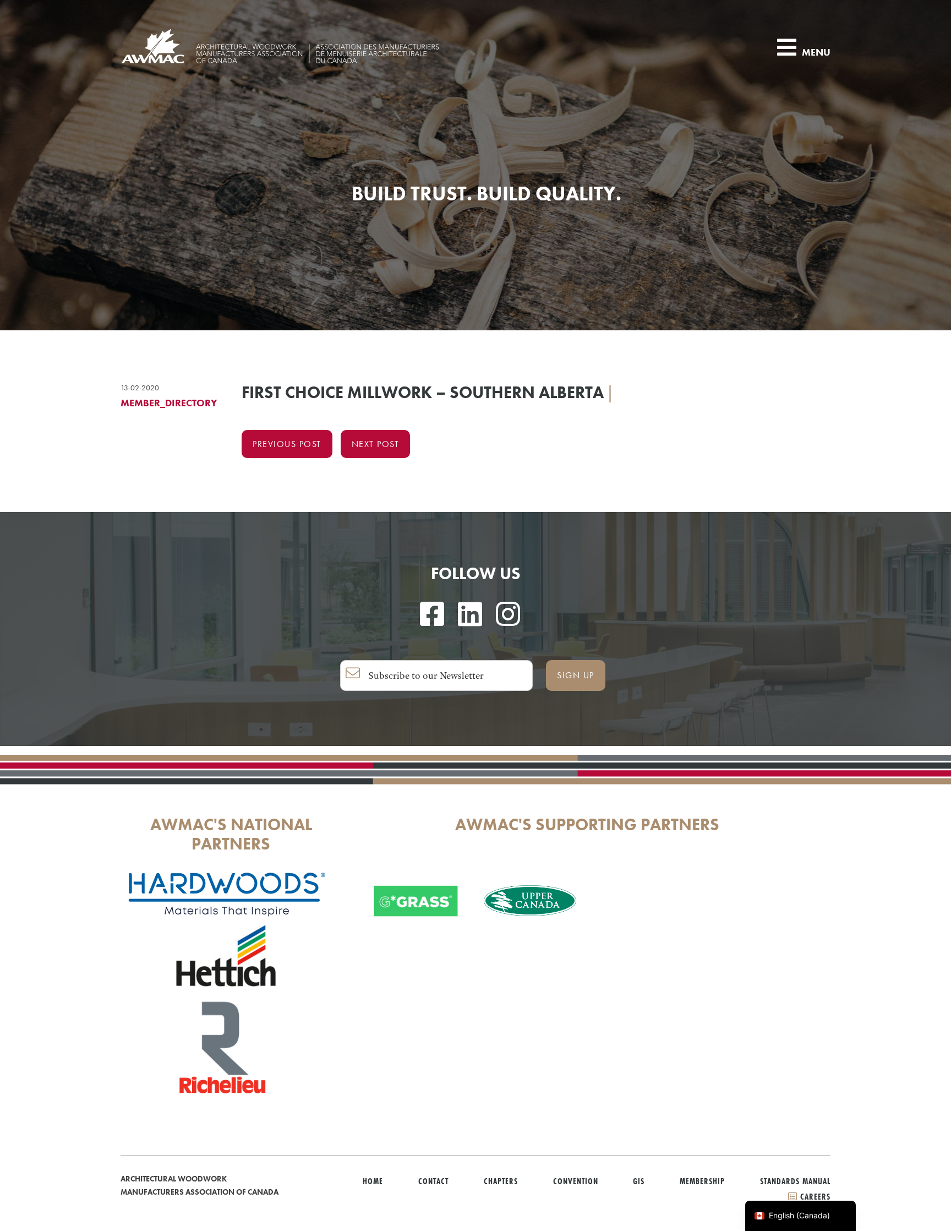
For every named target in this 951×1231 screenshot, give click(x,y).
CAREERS (813, 1196)
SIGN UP (575, 675)
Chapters (501, 1181)
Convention (575, 1181)
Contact (433, 1181)
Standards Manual (795, 1181)
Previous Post (287, 444)
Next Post (376, 444)
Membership (702, 1181)
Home (373, 1181)
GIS (638, 1181)
